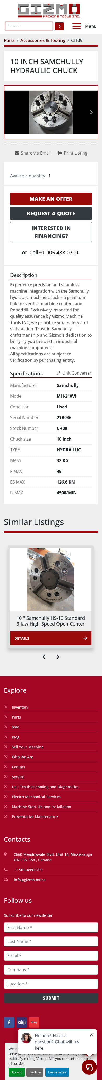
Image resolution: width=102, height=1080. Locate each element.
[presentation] (44, 656)
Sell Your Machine (27, 746)
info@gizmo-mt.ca (30, 879)
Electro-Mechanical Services (36, 796)
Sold (15, 727)
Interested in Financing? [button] (51, 231)
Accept (17, 1072)
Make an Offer (51, 198)
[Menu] (77, 26)
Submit (51, 998)
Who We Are (22, 756)
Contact (18, 766)
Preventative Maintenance (35, 816)
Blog (15, 736)
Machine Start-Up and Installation (41, 806)
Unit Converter (77, 373)
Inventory (20, 707)
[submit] (59, 26)
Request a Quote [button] (51, 213)
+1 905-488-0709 (58, 252)
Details (21, 638)
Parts (16, 717)
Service (18, 776)
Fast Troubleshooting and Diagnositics (45, 786)
